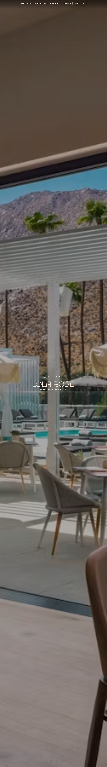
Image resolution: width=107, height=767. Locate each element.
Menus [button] (23, 3)
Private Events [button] (66, 3)
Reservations (79, 3)
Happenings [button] (44, 3)
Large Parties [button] (54, 3)
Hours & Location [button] (33, 3)
